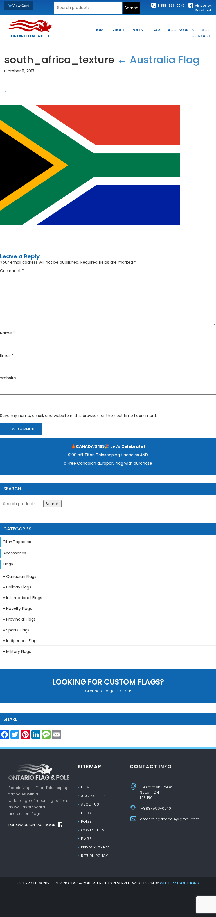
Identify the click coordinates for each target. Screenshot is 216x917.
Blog (85, 813)
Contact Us (92, 830)
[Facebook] (4, 736)
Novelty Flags (19, 608)
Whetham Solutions (179, 883)
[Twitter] (14, 736)
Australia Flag (158, 60)
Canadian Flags (21, 576)
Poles (86, 821)
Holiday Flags (18, 587)
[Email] (56, 736)
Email (7, 355)
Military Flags (18, 651)
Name (7, 333)
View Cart (20, 5)
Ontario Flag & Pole (30, 36)
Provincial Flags (21, 619)
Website (8, 378)
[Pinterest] (25, 736)
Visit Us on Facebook (203, 7)
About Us (89, 804)
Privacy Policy (94, 847)
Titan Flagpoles (17, 541)
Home (86, 787)
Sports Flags (18, 630)
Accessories (14, 553)
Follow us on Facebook (32, 824)
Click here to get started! (108, 685)
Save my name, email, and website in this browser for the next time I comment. (78, 415)
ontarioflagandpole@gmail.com (169, 819)
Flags (8, 564)
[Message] (46, 736)
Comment (12, 270)
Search (131, 8)
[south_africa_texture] (90, 168)
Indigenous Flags (22, 641)
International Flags (24, 598)
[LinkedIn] (35, 736)
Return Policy (94, 855)
